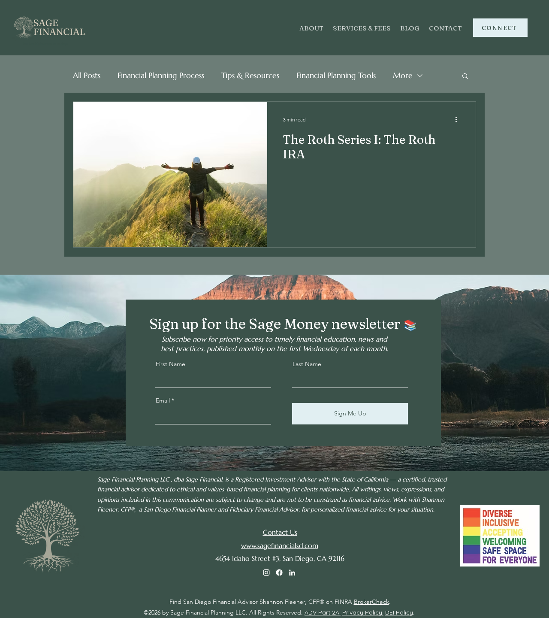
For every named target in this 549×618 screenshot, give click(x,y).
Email (163, 400)
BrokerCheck (371, 602)
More (403, 75)
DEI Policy (399, 612)
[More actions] (459, 119)
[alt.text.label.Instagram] (266, 572)
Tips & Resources (250, 75)
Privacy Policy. (362, 612)
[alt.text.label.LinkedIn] (292, 572)
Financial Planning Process (161, 75)
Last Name (307, 364)
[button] (465, 76)
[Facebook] (279, 572)
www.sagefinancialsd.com (279, 545)
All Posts (86, 75)
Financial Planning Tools (336, 75)
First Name (170, 364)
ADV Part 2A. (323, 612)
